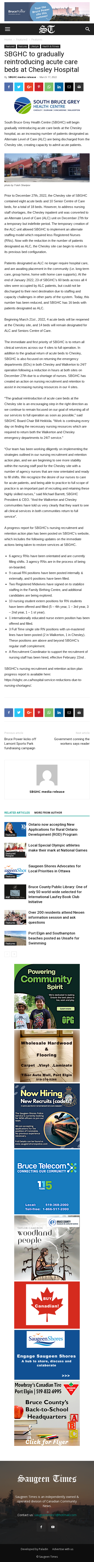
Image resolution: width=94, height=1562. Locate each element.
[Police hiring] (47, 1147)
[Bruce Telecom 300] (47, 1213)
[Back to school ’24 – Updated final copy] (47, 1445)
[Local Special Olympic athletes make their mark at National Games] (15, 850)
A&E (8, 897)
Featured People (11, 854)
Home (8, 39)
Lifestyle (35, 46)
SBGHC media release (22, 77)
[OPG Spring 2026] (47, 1028)
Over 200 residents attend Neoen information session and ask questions (56, 917)
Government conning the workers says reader (72, 741)
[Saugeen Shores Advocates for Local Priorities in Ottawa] (15, 871)
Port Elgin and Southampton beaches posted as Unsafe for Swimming (53, 938)
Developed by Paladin (34, 1549)
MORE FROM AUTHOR (48, 812)
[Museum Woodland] (47, 1279)
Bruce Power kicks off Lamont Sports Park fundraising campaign (20, 743)
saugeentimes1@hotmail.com (55, 1515)
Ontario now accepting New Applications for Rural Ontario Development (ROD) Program (53, 829)
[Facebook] (41, 1527)
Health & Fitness (50, 46)
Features (36, 39)
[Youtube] (53, 1527)
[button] (88, 29)
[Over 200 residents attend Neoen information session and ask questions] (15, 917)
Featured (21, 39)
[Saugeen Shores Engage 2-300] (47, 1379)
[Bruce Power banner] (47, 11)
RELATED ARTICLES (17, 812)
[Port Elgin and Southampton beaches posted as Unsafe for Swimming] (15, 938)
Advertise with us (62, 1549)
